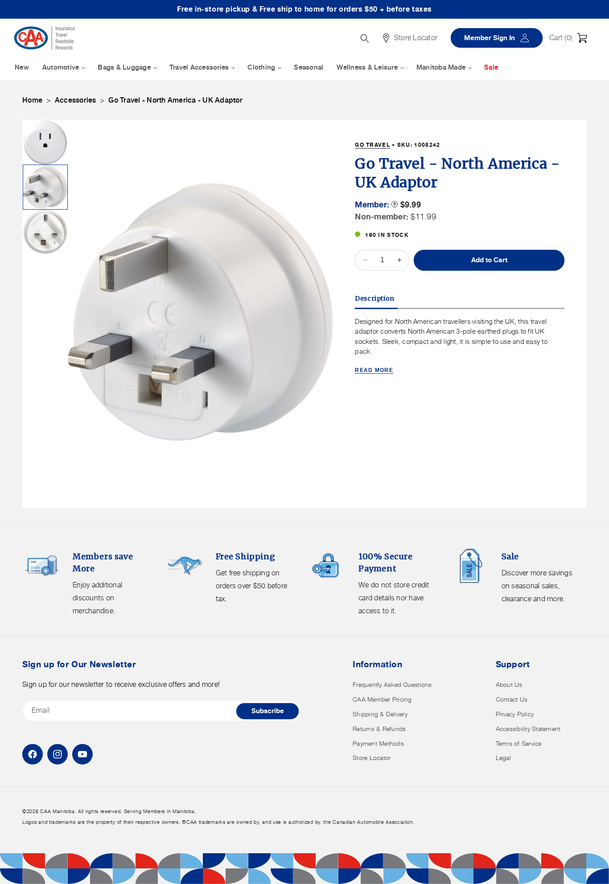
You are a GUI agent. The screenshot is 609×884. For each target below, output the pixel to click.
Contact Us (512, 699)
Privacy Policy (515, 714)
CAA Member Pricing (382, 699)
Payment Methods (378, 743)
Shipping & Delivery (380, 714)
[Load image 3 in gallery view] (45, 232)
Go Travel (372, 144)
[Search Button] (364, 38)
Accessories (75, 100)
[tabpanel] (459, 346)
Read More (374, 370)
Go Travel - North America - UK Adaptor (175, 100)
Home (32, 100)
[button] (570, 38)
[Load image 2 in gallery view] (45, 187)
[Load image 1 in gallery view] (45, 142)
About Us (509, 684)
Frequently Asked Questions (392, 684)
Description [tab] (375, 298)
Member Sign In (499, 37)
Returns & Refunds (379, 728)
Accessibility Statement (528, 728)
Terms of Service (519, 743)
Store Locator (372, 757)
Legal (503, 757)
